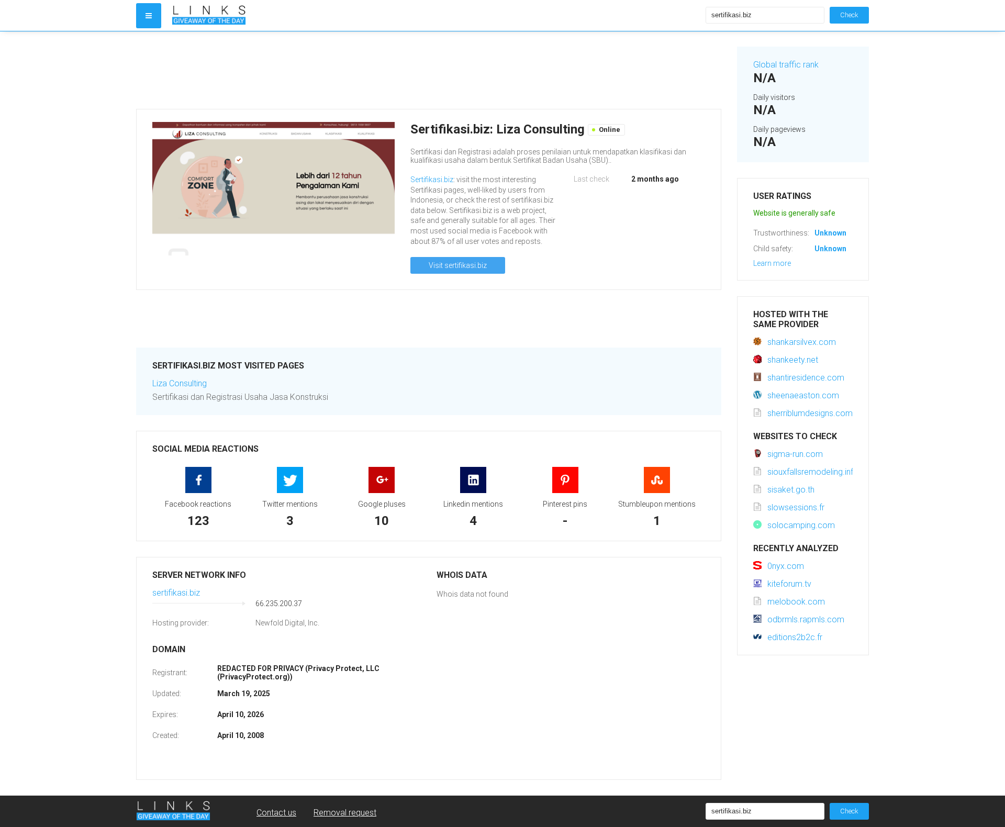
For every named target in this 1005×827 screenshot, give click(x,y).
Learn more (772, 263)
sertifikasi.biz (176, 593)
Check (849, 15)
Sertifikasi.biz (431, 179)
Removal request (345, 813)
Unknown (830, 233)
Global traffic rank (786, 65)
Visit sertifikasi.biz (458, 265)
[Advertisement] (428, 70)
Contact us (276, 813)
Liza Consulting (179, 383)
